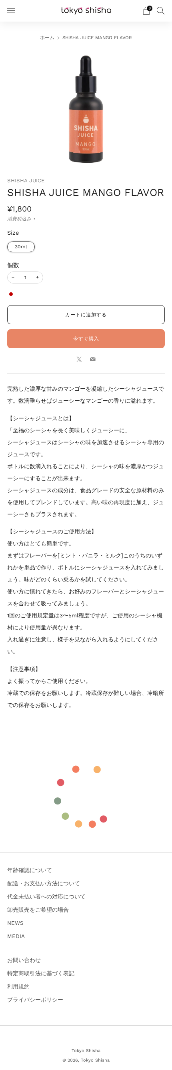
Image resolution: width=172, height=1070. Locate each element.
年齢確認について (29, 870)
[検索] (161, 10)
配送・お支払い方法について (43, 883)
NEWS (15, 923)
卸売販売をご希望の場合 (38, 909)
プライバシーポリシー (35, 999)
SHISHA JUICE (26, 181)
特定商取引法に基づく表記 (40, 973)
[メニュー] (11, 11)
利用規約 (18, 986)
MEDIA (16, 936)
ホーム (47, 37)
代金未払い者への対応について (46, 896)
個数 (13, 265)
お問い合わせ (24, 960)
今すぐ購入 (86, 338)
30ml (21, 247)
